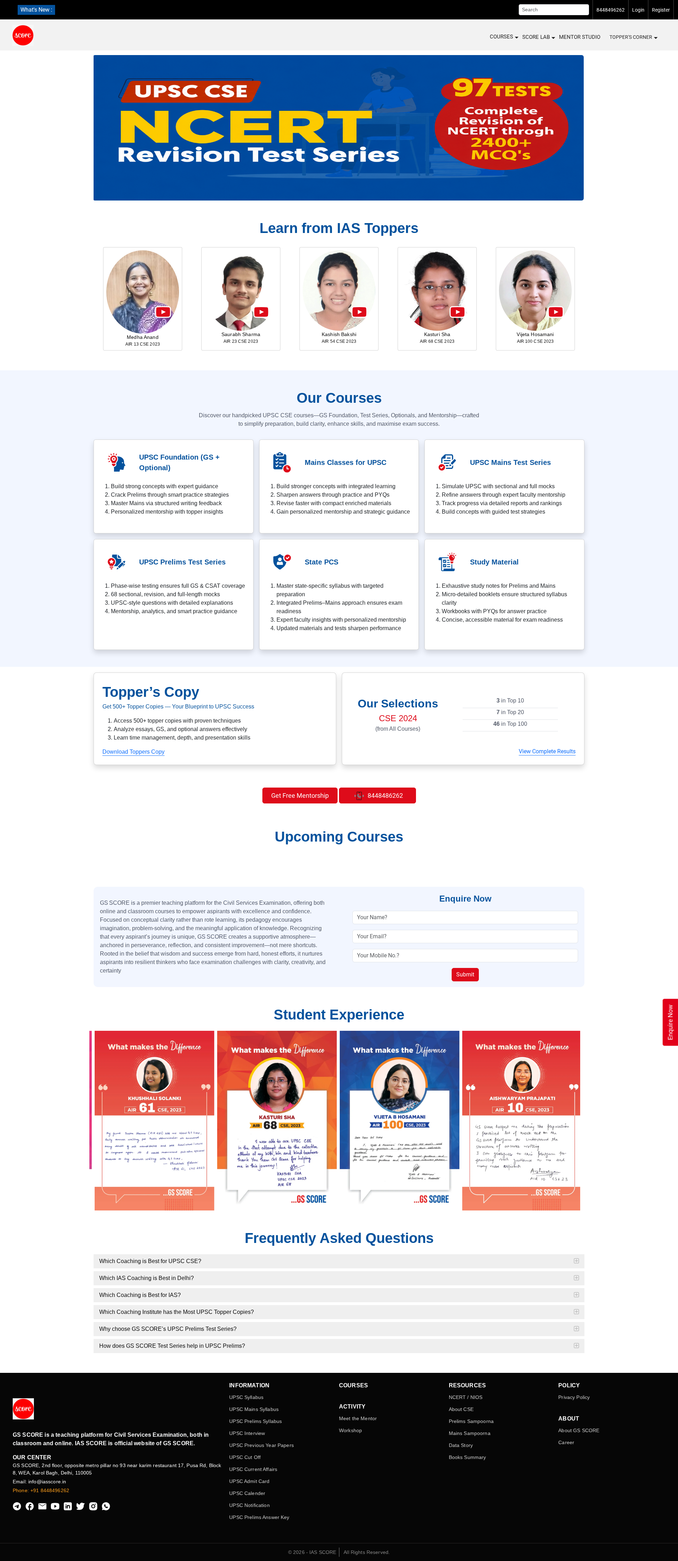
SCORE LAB (536, 37)
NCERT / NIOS (466, 1397)
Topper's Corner (630, 37)
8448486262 (384, 795)
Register (661, 10)
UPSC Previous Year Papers (261, 1445)
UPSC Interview (247, 1433)
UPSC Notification (249, 1505)
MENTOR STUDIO (579, 37)
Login (638, 10)
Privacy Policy (574, 1397)
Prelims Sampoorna (471, 1421)
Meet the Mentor (358, 1418)
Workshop (350, 1430)
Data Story (461, 1445)
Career (566, 1442)
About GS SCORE (578, 1430)
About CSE (461, 1409)
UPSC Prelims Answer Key (259, 1517)
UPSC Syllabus (246, 1397)
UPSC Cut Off (245, 1457)
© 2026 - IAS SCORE (312, 1552)
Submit (465, 974)
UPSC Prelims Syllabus (255, 1421)
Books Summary (467, 1457)
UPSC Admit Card (249, 1481)
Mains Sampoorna (469, 1433)
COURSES (501, 37)
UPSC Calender (247, 1493)
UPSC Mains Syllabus (254, 1409)
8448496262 (610, 10)
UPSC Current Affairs (253, 1469)
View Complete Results (547, 751)
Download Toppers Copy (133, 752)
